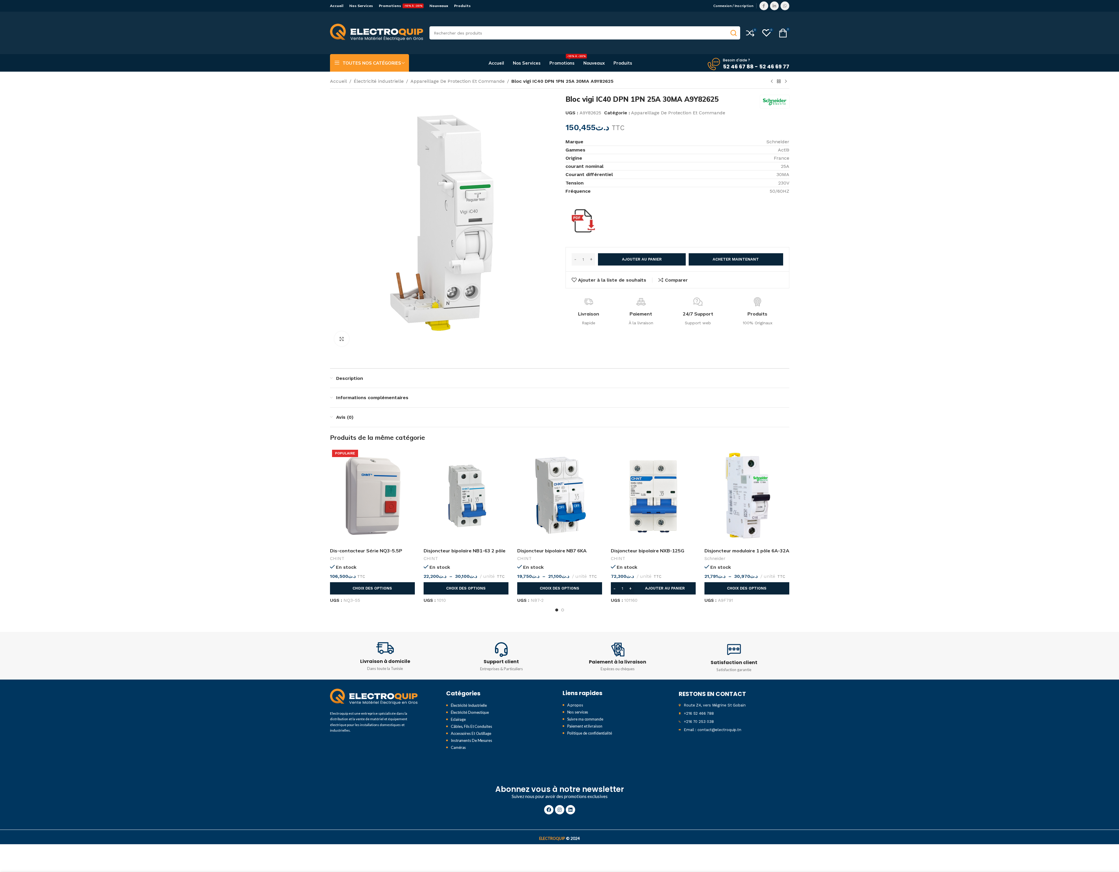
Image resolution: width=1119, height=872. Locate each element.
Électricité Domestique (470, 712)
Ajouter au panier (642, 259)
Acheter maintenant (736, 259)
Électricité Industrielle (469, 705)
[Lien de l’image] (374, 697)
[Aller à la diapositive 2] (562, 610)
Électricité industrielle (379, 81)
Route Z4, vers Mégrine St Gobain (715, 705)
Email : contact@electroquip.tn (712, 730)
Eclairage (458, 719)
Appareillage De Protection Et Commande (457, 81)
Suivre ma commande (585, 719)
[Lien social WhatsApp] (785, 5)
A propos (575, 705)
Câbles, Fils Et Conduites (471, 726)
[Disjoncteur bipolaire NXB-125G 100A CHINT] (653, 496)
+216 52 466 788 (699, 713)
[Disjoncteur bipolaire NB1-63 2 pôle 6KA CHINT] (466, 496)
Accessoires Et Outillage (471, 733)
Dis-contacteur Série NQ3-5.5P (366, 551)
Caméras (458, 747)
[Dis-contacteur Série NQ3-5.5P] (372, 496)
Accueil (338, 81)
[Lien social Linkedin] (774, 5)
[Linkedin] (570, 809)
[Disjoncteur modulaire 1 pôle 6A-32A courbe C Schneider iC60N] (746, 496)
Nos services (577, 712)
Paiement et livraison (584, 726)
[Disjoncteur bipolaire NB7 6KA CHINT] (559, 496)
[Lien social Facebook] (763, 5)
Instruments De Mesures (471, 740)
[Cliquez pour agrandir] (341, 338)
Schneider (715, 558)
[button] (653, 588)
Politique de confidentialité (589, 733)
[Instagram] (559, 809)
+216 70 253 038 (699, 721)
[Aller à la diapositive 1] (556, 610)
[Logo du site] (377, 32)
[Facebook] (549, 809)
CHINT (337, 558)
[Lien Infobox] (385, 655)
